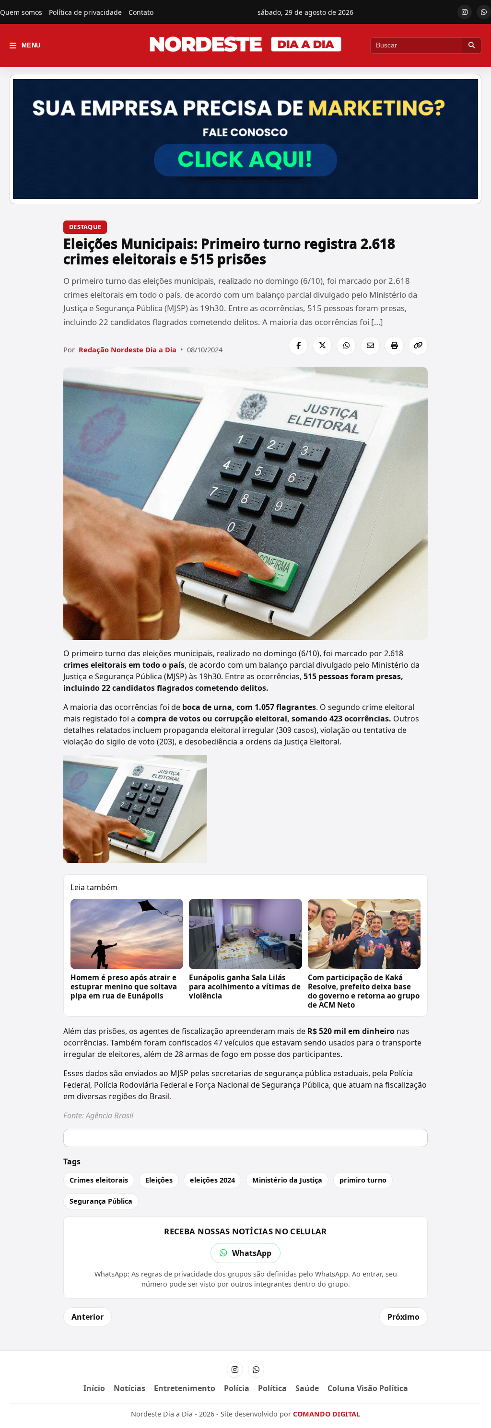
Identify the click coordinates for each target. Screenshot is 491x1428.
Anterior (87, 1317)
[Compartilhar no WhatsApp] (346, 345)
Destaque (85, 226)
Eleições (159, 1179)
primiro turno (362, 1179)
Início (94, 1388)
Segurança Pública (101, 1201)
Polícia (236, 1388)
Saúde (307, 1388)
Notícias (129, 1388)
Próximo (403, 1317)
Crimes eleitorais (99, 1179)
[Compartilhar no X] (322, 345)
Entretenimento (184, 1388)
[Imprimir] (394, 345)
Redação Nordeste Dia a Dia (127, 349)
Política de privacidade (85, 12)
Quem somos (21, 12)
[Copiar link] (418, 345)
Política (272, 1388)
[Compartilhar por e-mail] (370, 345)
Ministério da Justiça (287, 1179)
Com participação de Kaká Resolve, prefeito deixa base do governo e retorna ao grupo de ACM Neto (364, 991)
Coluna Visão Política (367, 1388)
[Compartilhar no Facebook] (298, 345)
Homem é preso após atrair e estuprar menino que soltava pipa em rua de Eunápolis (123, 986)
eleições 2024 (212, 1179)
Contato (141, 12)
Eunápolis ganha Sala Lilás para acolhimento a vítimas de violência (245, 986)
